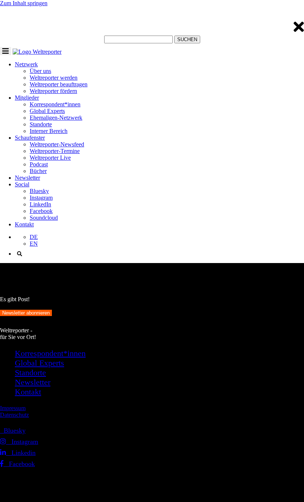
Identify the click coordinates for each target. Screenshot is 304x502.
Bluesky (39, 191)
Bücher (38, 171)
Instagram (41, 198)
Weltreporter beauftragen (58, 84)
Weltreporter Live (50, 157)
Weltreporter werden (53, 77)
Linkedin (21, 452)
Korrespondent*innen (55, 104)
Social (22, 184)
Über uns (40, 71)
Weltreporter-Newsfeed (57, 144)
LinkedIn (40, 204)
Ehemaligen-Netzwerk (56, 117)
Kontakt (24, 224)
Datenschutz (14, 415)
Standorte (41, 124)
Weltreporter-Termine (55, 151)
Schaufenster (30, 137)
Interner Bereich (48, 131)
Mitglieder (27, 97)
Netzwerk (26, 64)
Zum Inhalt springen (23, 3)
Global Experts (47, 111)
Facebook (41, 211)
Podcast (39, 164)
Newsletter (27, 177)
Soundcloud (44, 218)
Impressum (13, 408)
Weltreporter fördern (53, 91)
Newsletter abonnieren (26, 313)
